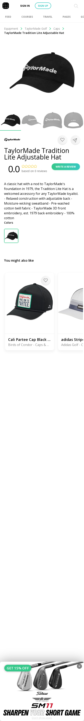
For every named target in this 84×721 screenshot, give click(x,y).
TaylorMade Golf (36, 28)
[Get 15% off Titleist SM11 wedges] (42, 691)
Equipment (11, 28)
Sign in (25, 6)
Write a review (66, 166)
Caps (56, 28)
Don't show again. (42, 718)
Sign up (43, 6)
